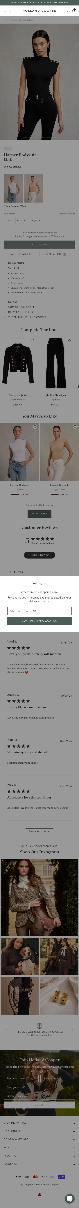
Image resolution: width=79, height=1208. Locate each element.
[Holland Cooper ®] (39, 11)
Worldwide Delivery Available (42, 2)
